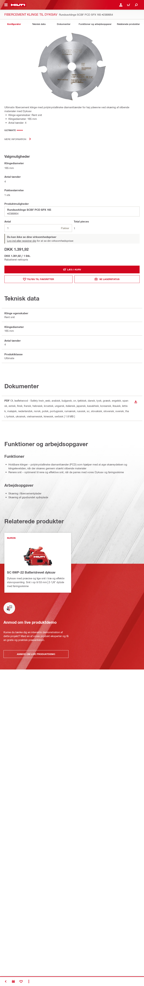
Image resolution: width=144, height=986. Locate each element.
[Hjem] (18, 5)
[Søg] (136, 5)
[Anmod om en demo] (13, 981)
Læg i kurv (74, 269)
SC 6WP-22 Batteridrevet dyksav (31, 572)
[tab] (14, 24)
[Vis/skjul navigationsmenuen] (6, 5)
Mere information (15, 139)
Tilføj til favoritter (40, 279)
